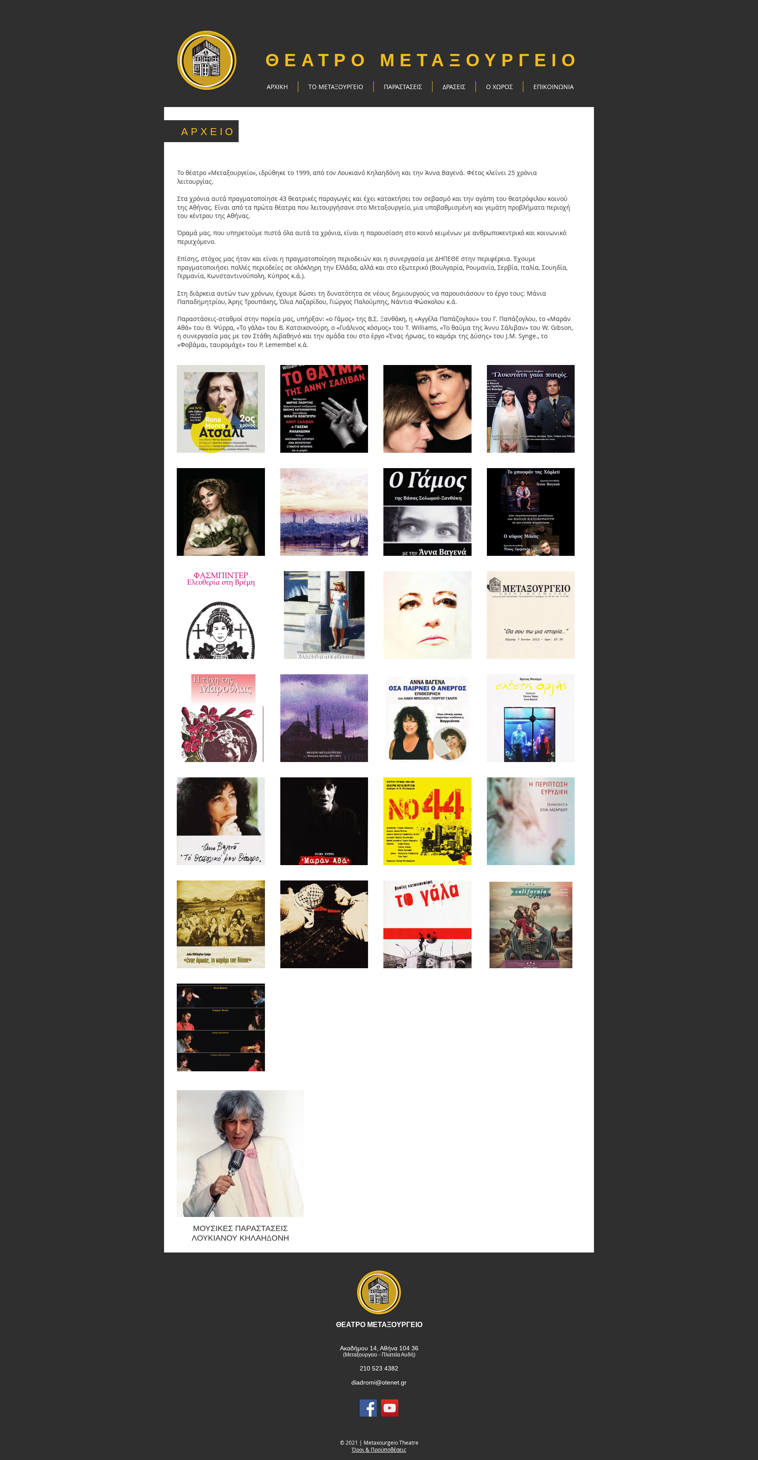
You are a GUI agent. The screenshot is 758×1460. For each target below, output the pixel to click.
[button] (403, 86)
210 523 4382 (379, 1368)
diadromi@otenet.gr (379, 1382)
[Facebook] (368, 1408)
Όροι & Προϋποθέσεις (379, 1449)
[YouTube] (389, 1408)
